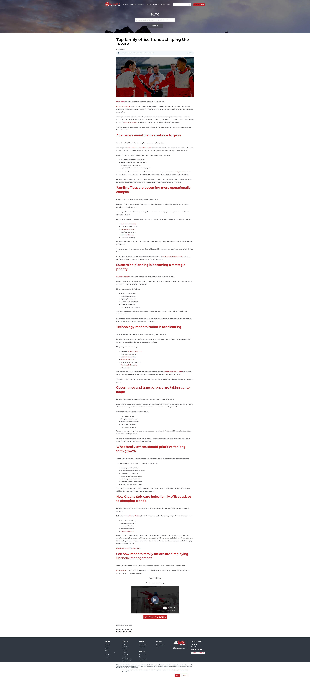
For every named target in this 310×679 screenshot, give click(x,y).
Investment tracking (127, 235)
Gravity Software (196, 641)
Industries (133, 4)
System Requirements (110, 655)
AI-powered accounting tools (172, 372)
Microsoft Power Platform (132, 516)
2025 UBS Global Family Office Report (139, 148)
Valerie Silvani (120, 49)
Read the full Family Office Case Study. (128, 548)
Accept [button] (177, 675)
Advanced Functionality (110, 652)
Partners (148, 4)
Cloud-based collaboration (129, 365)
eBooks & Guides (143, 659)
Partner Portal (142, 646)
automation (127, 122)
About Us (156, 4)
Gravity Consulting (160, 644)
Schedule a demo (121, 570)
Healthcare (124, 650)
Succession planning (122, 277)
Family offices (120, 101)
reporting (135, 122)
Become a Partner (143, 644)
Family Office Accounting (125, 631)
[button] (118, 53)
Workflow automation (127, 359)
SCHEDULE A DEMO (199, 4)
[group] (155, 53)
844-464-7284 (194, 646)
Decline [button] (184, 675)
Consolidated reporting (128, 229)
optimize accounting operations (172, 256)
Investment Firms (126, 655)
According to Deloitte (123, 106)
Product (125, 4)
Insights (106, 646)
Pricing (163, 4)
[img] (187, 53)
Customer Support (196, 649)
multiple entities (180, 172)
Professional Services (127, 659)
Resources (141, 4)
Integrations (107, 657)
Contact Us (194, 644)
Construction (125, 644)
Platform (107, 650)
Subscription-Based (126, 661)
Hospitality (124, 652)
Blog (168, 4)
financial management (135, 351)
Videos (140, 661)
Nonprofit (124, 657)
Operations (107, 648)
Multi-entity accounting (128, 224)
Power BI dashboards (127, 531)
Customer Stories (143, 655)
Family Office (125, 646)
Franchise (124, 648)
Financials (107, 644)
